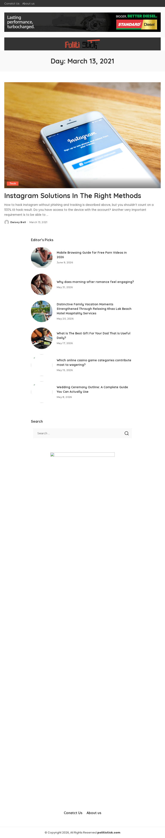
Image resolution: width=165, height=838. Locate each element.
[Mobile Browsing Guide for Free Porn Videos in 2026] (41, 257)
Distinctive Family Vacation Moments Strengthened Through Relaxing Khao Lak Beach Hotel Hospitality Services (94, 308)
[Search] (153, 43)
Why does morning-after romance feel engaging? (95, 282)
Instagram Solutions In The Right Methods (72, 195)
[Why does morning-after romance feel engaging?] (41, 284)
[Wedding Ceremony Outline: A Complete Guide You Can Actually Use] (41, 392)
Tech (12, 183)
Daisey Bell (18, 222)
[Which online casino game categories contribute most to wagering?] (41, 365)
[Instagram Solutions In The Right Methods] (82, 135)
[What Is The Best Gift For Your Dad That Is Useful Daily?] (41, 338)
